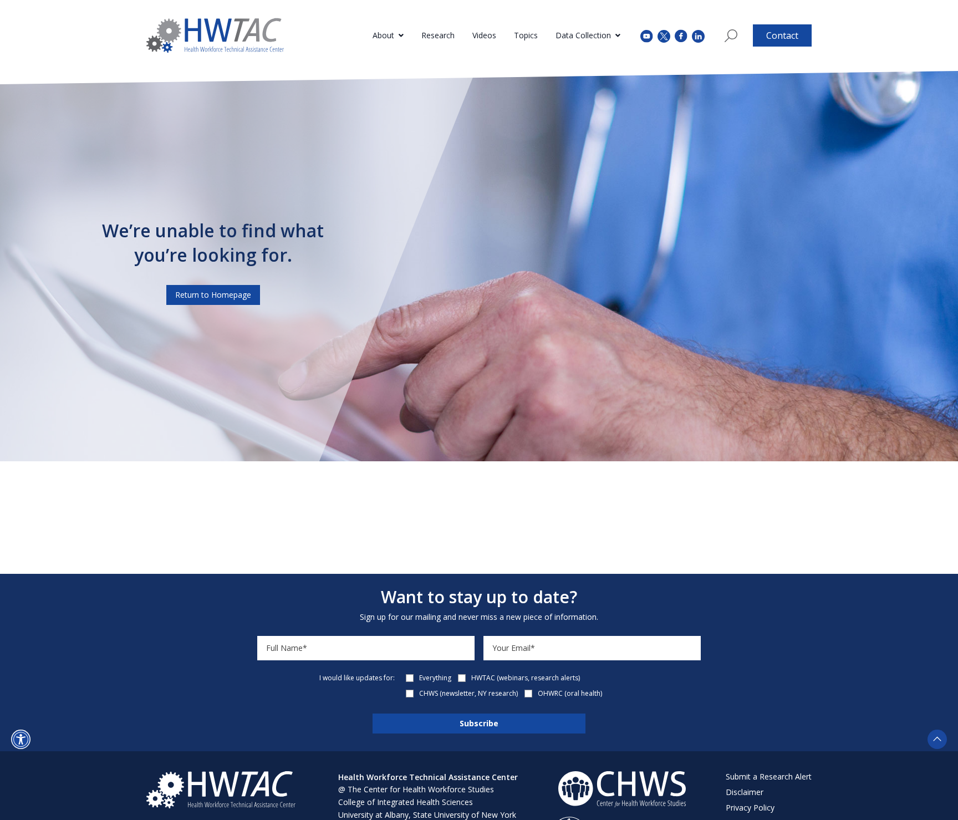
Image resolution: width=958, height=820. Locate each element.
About (383, 35)
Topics (526, 35)
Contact (782, 35)
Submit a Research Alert (769, 776)
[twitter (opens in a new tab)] (664, 35)
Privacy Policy (750, 807)
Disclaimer (744, 792)
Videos (484, 35)
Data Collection (583, 35)
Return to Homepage (213, 294)
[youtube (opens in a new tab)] (646, 35)
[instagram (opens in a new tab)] (698, 35)
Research (438, 35)
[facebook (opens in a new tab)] (681, 35)
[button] (20, 739)
